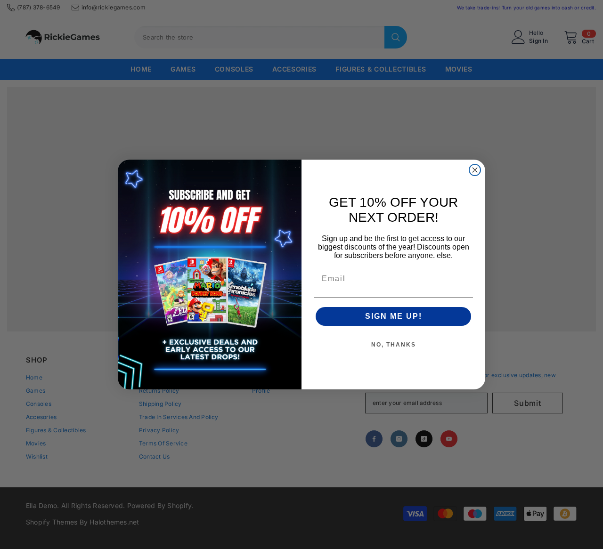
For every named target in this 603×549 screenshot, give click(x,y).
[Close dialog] (475, 170)
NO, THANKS (393, 344)
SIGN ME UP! (393, 316)
